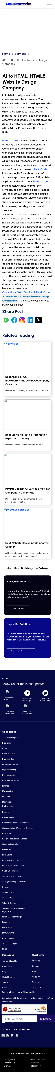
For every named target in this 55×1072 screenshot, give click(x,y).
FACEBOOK (9, 697)
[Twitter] (45, 693)
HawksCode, (40, 169)
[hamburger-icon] (49, 4)
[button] (21, 651)
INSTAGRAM (9, 711)
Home (6, 53)
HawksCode (9, 140)
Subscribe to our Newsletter (19, 992)
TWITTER (45, 698)
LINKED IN (27, 711)
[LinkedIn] (27, 707)
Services (20, 53)
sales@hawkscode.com (18, 1021)
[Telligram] (27, 693)
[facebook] (9, 693)
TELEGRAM (27, 698)
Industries (8, 806)
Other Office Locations (16, 1029)
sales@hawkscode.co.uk (35, 640)
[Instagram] (9, 707)
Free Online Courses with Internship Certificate (25, 298)
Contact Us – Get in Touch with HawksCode (26, 292)
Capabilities (9, 731)
